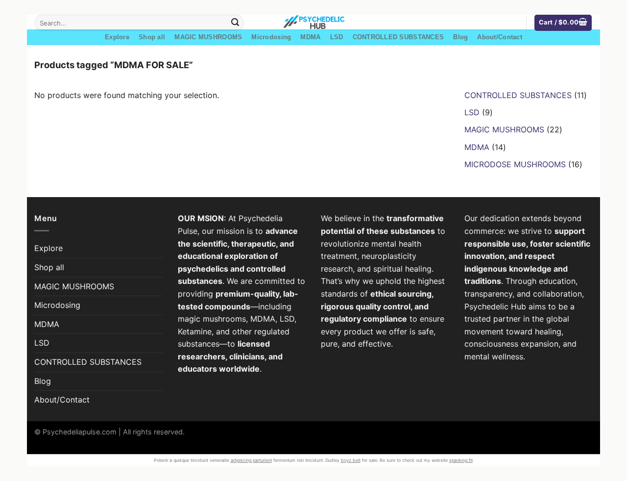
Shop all (152, 37)
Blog (460, 37)
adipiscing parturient (251, 460)
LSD (336, 37)
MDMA (310, 37)
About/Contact (499, 37)
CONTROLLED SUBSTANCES (398, 37)
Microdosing (271, 37)
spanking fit (461, 460)
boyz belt (351, 460)
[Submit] (235, 23)
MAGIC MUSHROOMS (208, 37)
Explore (117, 37)
